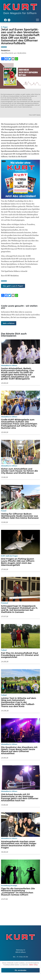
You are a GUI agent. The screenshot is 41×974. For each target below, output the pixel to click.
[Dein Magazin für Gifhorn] (19, 7)
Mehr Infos (33, 965)
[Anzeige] (20, 179)
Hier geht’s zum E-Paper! (13, 286)
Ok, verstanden (20, 970)
